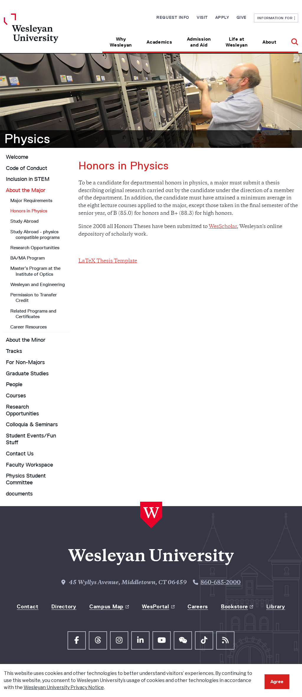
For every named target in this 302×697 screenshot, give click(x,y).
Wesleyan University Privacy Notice (64, 687)
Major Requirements (31, 200)
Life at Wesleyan (237, 42)
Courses (16, 395)
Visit (202, 17)
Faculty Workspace (29, 465)
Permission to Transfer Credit (33, 297)
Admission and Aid (199, 42)
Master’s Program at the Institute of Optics (35, 271)
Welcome (17, 157)
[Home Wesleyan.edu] (41, 33)
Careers (198, 606)
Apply (222, 17)
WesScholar (223, 226)
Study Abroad (24, 221)
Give (242, 17)
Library (275, 606)
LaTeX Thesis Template (107, 261)
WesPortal (155, 606)
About (269, 42)
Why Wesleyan (121, 42)
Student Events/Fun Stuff (31, 439)
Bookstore (234, 606)
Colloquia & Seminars (32, 424)
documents (19, 493)
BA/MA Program (27, 258)
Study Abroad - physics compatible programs (35, 234)
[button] (291, 40)
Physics (27, 138)
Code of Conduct (26, 168)
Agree (276, 681)
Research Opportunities (34, 247)
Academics (159, 42)
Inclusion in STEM (28, 179)
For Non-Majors (25, 362)
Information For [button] (276, 17)
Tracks (14, 351)
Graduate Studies (27, 373)
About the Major (25, 190)
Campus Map (106, 606)
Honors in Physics (28, 211)
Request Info (172, 17)
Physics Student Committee (26, 479)
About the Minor (25, 340)
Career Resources (28, 327)
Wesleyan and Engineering (37, 284)
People (14, 384)
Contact (27, 606)
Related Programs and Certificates (33, 313)
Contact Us (20, 453)
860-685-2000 (221, 583)
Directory (63, 606)
